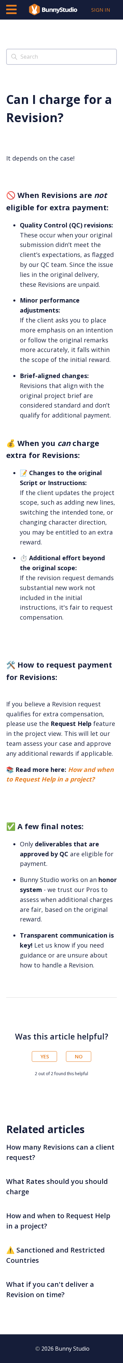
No (79, 1056)
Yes (44, 1056)
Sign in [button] (100, 9)
